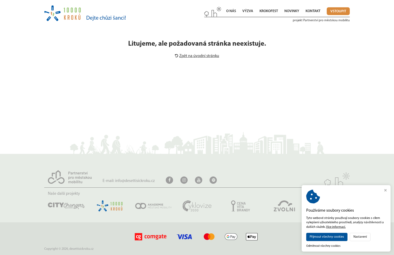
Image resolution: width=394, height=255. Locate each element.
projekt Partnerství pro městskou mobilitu (321, 20)
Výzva (247, 11)
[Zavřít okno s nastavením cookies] (385, 191)
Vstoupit (338, 11)
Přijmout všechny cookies (327, 237)
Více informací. (336, 227)
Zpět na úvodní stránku (199, 56)
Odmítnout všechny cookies (323, 245)
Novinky (291, 11)
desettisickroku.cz (81, 249)
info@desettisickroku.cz (135, 181)
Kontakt (313, 11)
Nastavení (360, 237)
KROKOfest (268, 11)
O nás (231, 11)
